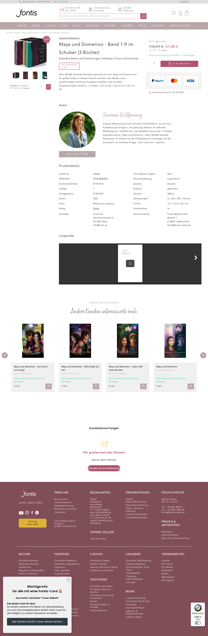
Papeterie (110, 26)
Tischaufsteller (133, 573)
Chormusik (131, 605)
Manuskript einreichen (65, 509)
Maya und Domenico (166, 367)
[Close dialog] (68, 580)
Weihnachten (168, 577)
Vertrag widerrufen (33, 523)
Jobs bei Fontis (98, 539)
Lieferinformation (170, 535)
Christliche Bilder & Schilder (100, 606)
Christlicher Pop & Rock (138, 601)
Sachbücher (25, 567)
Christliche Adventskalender (134, 577)
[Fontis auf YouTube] (21, 513)
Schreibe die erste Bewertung (104, 468)
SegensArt (59, 567)
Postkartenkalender (135, 564)
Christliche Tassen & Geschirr (100, 590)
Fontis (96, 208)
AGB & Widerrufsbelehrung (136, 500)
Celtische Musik (134, 617)
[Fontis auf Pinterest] (37, 513)
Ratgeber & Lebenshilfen (31, 571)
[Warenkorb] (187, 12)
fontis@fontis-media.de (179, 225)
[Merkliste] (174, 13)
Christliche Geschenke (101, 586)
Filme (64, 26)
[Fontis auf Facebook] (32, 513)
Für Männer (167, 567)
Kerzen (93, 601)
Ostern (165, 574)
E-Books (51, 26)
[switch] (198, 623)
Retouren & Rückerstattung (175, 538)
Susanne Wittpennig (122, 115)
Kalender (127, 26)
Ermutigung (168, 580)
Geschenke (92, 26)
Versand (26, 88)
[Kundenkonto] (180, 13)
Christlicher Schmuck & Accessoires (102, 596)
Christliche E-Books (100, 561)
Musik (76, 26)
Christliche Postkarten (65, 561)
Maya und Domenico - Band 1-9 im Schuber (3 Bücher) (45, 33)
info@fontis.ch (100, 225)
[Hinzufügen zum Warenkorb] (48, 386)
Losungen (131, 582)
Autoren (166, 561)
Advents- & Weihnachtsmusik (134, 612)
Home (9, 33)
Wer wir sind (60, 499)
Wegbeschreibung (63, 506)
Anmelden (184, 2)
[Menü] (203, 604)
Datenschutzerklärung (137, 505)
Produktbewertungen (137, 518)
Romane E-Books (98, 564)
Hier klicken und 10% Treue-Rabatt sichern (37, 621)
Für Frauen (167, 564)
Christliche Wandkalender (139, 561)
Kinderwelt (167, 571)
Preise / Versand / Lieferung (135, 509)
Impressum (60, 512)
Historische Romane (29, 564)
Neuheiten (158, 26)
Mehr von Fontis (180, 26)
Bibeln (36, 26)
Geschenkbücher (99, 611)
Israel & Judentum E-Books (104, 567)
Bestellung (167, 532)
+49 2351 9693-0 (44, 2)
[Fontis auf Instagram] (27, 513)
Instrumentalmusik (135, 608)
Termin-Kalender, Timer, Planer (138, 568)
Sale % (142, 26)
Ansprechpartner (63, 502)
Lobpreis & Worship (136, 598)
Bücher (22, 26)
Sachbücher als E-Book (101, 571)
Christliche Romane (28, 561)
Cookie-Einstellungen (136, 514)
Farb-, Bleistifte (62, 571)
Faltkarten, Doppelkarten (67, 564)
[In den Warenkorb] (48, 87)
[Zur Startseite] (29, 495)
